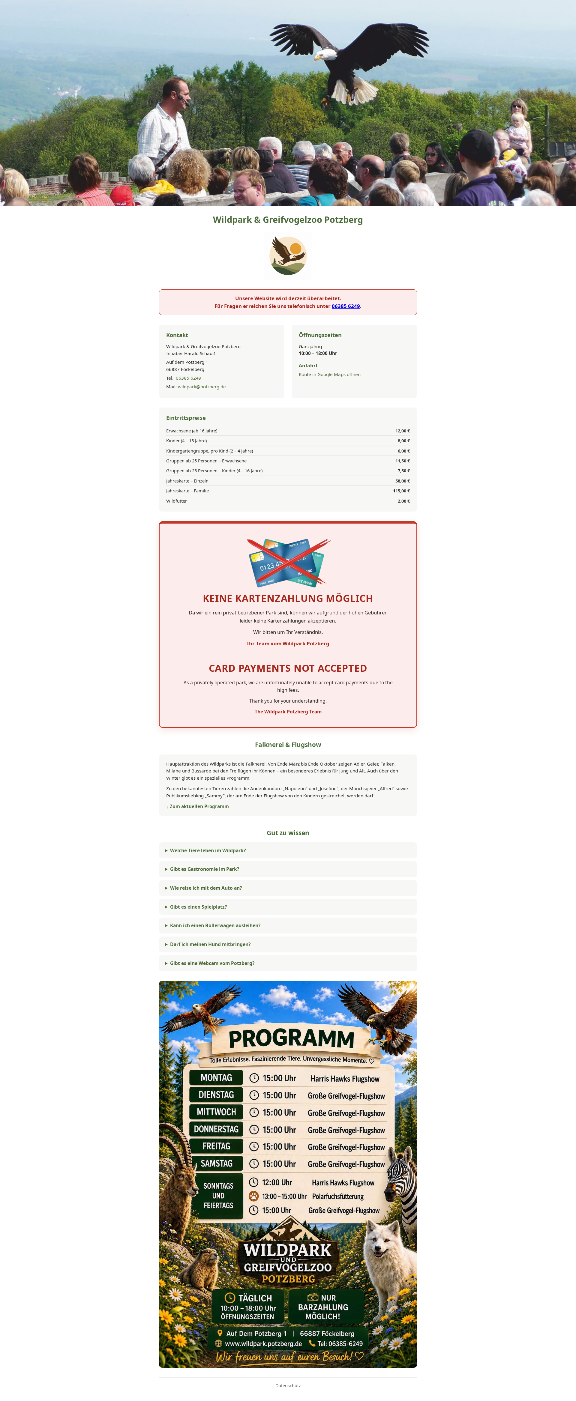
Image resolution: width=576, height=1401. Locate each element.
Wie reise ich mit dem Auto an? (206, 888)
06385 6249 (346, 306)
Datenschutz (288, 1385)
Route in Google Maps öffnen (330, 374)
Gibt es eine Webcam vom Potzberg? (212, 963)
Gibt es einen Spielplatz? (198, 907)
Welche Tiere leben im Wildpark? (208, 850)
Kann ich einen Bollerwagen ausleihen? (215, 925)
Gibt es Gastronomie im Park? (204, 869)
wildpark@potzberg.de (202, 387)
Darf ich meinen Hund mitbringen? (210, 944)
